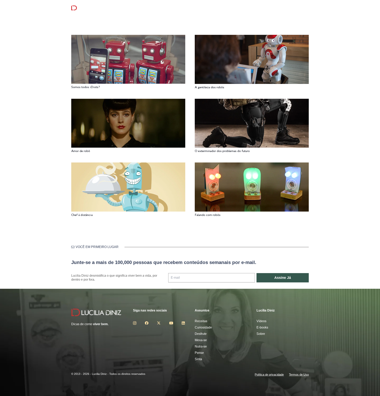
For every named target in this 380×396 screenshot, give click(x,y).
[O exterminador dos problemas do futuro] (252, 101)
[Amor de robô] (128, 101)
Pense (199, 352)
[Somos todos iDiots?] (128, 37)
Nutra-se (201, 346)
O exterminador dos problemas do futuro (222, 151)
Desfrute (201, 333)
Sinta (198, 359)
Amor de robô (80, 151)
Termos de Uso (299, 374)
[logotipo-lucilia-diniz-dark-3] (87, 8)
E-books (262, 327)
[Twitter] (159, 323)
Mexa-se (201, 340)
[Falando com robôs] (252, 165)
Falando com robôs (207, 215)
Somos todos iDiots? (85, 87)
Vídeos (261, 321)
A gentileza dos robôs (209, 87)
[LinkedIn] (183, 323)
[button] (307, 8)
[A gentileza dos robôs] (252, 37)
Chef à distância (82, 215)
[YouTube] (171, 323)
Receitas (201, 321)
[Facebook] (146, 323)
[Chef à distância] (128, 165)
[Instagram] (134, 323)
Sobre (260, 333)
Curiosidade (203, 327)
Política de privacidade (269, 374)
